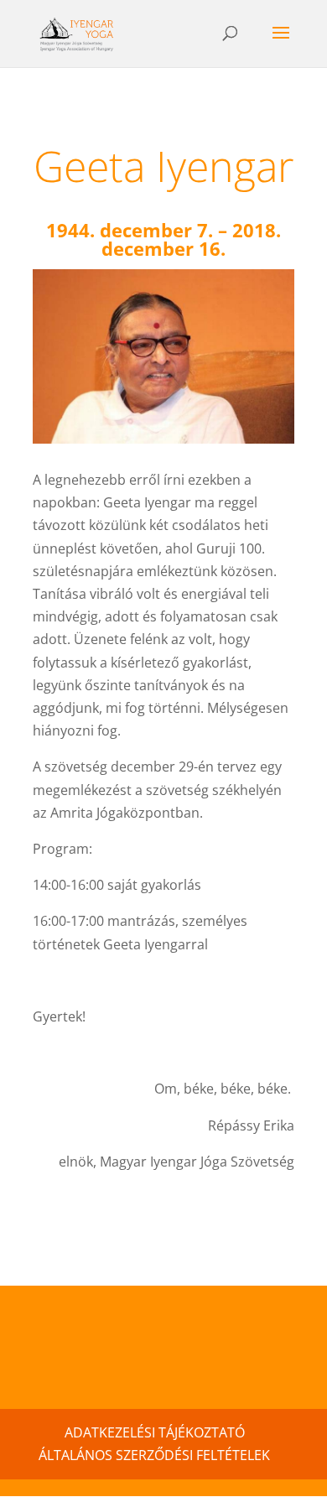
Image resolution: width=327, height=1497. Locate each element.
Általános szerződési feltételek (154, 1455)
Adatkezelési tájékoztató (155, 1432)
